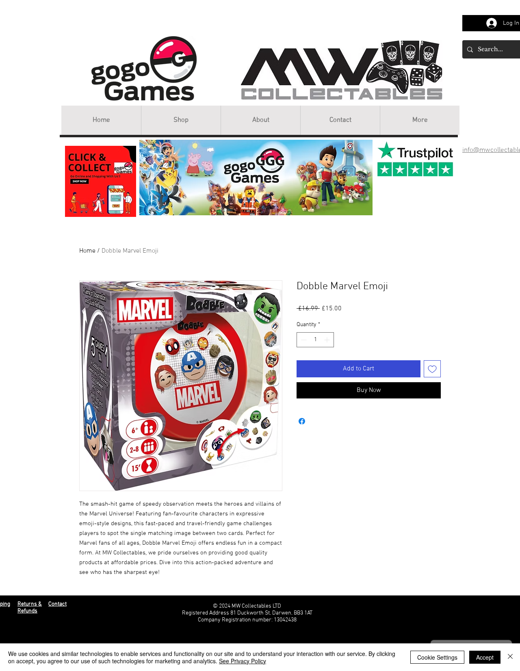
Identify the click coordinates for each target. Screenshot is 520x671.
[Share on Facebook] (302, 421)
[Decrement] (303, 340)
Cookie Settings (437, 657)
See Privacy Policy (242, 661)
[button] (181, 120)
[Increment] (328, 340)
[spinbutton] (315, 340)
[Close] (510, 657)
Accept (485, 657)
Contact (57, 604)
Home (87, 251)
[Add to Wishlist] (432, 368)
